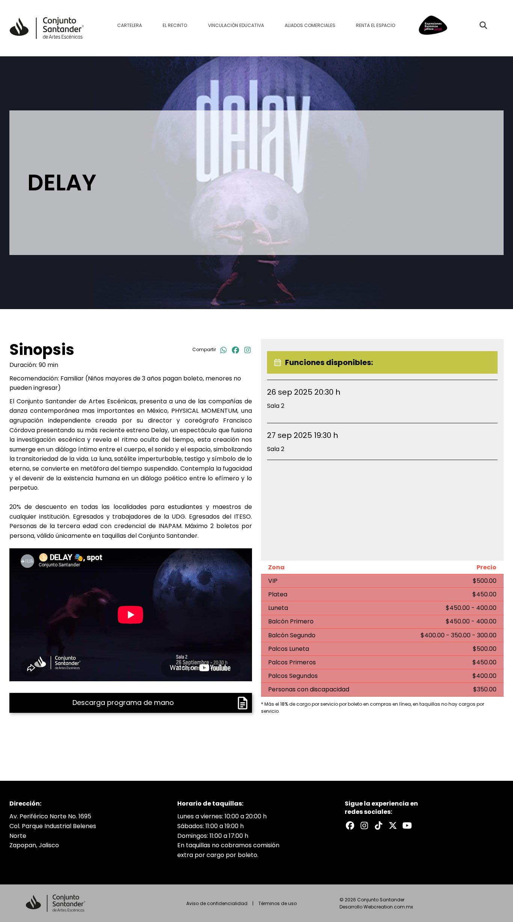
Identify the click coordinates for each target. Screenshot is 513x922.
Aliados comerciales (310, 25)
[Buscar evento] (483, 25)
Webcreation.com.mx (388, 907)
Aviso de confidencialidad (216, 903)
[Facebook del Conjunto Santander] (350, 825)
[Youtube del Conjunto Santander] (407, 825)
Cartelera (129, 25)
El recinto (175, 25)
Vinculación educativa (236, 25)
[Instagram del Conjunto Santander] (364, 825)
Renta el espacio (375, 25)
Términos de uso (277, 903)
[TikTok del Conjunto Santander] (378, 825)
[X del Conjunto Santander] (393, 825)
